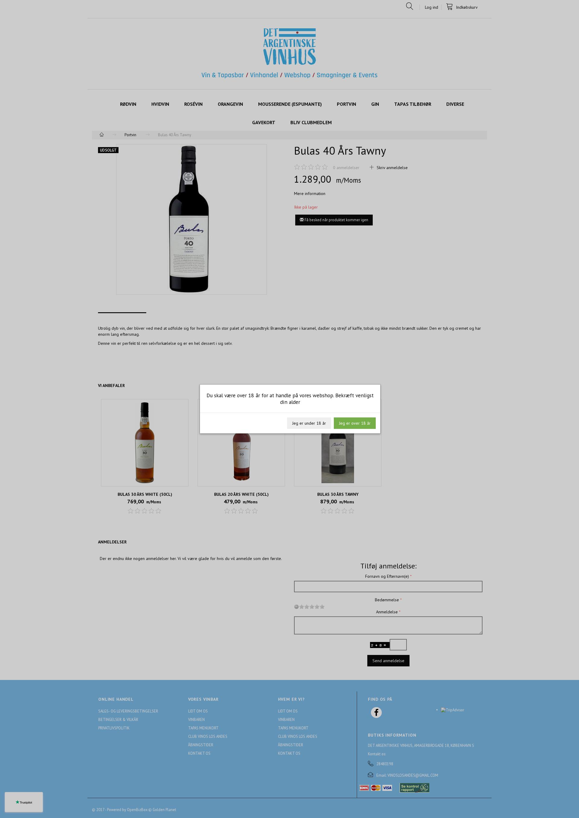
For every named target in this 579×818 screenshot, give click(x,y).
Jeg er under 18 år (309, 423)
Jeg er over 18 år (355, 423)
